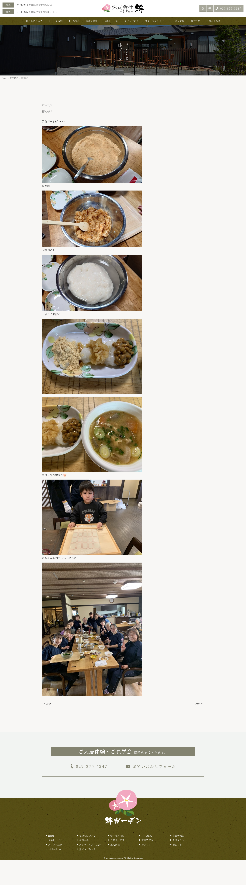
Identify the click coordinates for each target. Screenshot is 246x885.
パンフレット (88, 849)
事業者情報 (178, 835)
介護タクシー (180, 840)
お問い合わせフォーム (154, 766)
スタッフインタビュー (156, 21)
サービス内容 (56, 21)
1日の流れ (74, 21)
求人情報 (179, 21)
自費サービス (117, 840)
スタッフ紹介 (132, 21)
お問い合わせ (213, 21)
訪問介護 (84, 840)
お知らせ (177, 844)
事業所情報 (92, 21)
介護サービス (111, 21)
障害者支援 (147, 840)
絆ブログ (195, 21)
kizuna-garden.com (114, 857)
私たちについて (34, 21)
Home (4, 77)
